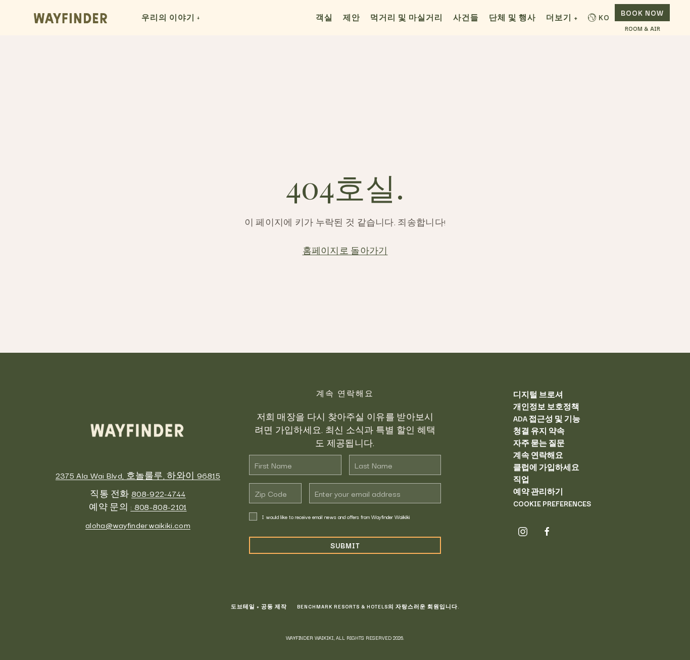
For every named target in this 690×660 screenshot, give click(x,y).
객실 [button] (324, 17)
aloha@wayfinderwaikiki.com (137, 524)
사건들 (466, 17)
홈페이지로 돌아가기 (345, 250)
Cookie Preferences (552, 503)
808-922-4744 (158, 493)
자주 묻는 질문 (539, 442)
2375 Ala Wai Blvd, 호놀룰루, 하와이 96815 (138, 475)
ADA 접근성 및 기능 (546, 418)
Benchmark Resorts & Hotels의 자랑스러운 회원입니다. (378, 606)
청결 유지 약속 (539, 430)
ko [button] (604, 17)
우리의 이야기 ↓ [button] (170, 17)
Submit (345, 545)
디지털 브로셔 (538, 394)
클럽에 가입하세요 (546, 467)
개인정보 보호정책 (546, 406)
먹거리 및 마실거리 (406, 17)
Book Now (642, 12)
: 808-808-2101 (158, 506)
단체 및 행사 (512, 17)
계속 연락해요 (538, 454)
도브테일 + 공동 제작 (259, 606)
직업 (521, 479)
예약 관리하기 (538, 491)
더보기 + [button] (562, 17)
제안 (351, 17)
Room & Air (642, 29)
